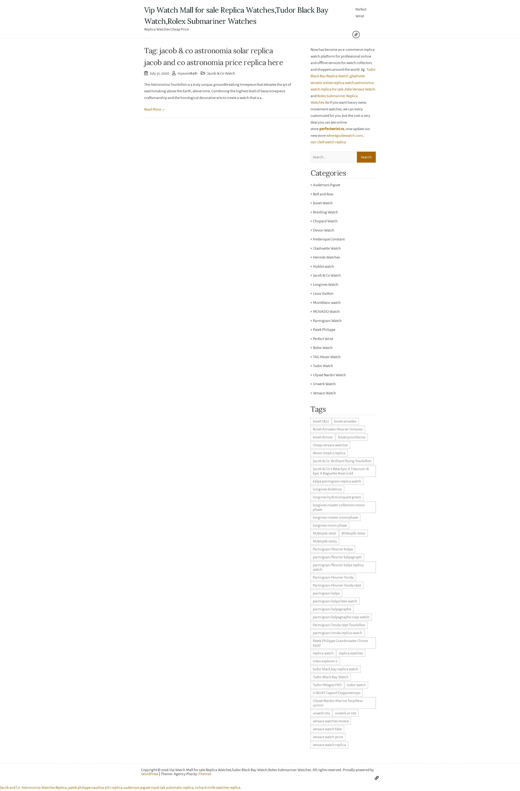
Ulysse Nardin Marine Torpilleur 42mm (338, 703)
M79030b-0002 (353, 533)
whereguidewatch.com (344, 136)
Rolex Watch (323, 348)
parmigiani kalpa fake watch (335, 601)
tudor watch (356, 685)
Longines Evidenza (327, 489)
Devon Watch (323, 230)
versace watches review (331, 721)
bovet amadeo (345, 421)
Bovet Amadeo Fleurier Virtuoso (338, 429)
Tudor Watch (323, 366)
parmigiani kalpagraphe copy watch (341, 617)
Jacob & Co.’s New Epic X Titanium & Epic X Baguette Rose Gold (341, 471)
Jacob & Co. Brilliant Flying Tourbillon (342, 461)
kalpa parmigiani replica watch (337, 481)
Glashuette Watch (327, 248)
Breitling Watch (325, 212)
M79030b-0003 (325, 541)
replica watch (323, 653)
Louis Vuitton (323, 293)
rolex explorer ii (325, 661)
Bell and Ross (323, 194)
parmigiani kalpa (326, 593)
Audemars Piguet (326, 185)
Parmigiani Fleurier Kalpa (333, 549)
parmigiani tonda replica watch (337, 633)
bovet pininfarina (351, 437)
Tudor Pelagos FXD (327, 685)
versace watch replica (329, 745)
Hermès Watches (326, 257)
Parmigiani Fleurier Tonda (333, 577)
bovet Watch (323, 203)
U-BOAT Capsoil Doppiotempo (336, 693)
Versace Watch (324, 393)
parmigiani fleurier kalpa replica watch (338, 567)
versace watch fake (327, 729)
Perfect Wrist (360, 12)
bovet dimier (323, 437)
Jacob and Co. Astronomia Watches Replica (33, 788)
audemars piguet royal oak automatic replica (159, 788)
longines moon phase (330, 525)
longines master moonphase (335, 517)
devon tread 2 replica (329, 453)
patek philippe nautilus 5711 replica (95, 788)
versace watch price (328, 737)
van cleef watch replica (328, 142)
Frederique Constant (329, 239)
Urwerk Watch (324, 384)
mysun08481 (188, 73)
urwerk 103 (321, 713)
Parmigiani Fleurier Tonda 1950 (337, 585)
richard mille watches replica (217, 788)
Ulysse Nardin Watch (329, 375)
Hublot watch (323, 266)
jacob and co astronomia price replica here (213, 62)
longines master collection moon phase (339, 507)
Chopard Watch (325, 221)
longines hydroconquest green (337, 497)
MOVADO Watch (326, 312)
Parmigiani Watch (327, 321)
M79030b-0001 (324, 533)
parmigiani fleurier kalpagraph (337, 557)
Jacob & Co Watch (221, 73)
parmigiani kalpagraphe (332, 609)
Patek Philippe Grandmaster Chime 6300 (340, 643)
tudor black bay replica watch (335, 669)
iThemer (204, 774)
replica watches (351, 653)
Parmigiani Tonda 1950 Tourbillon (339, 625)
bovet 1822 (321, 421)
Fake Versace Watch (360, 89)
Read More (154, 109)
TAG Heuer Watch (327, 357)
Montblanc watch (327, 303)
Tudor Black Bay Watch (331, 677)
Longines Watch (325, 284)
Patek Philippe (324, 330)
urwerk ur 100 (345, 713)
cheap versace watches (330, 445)
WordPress (149, 774)
